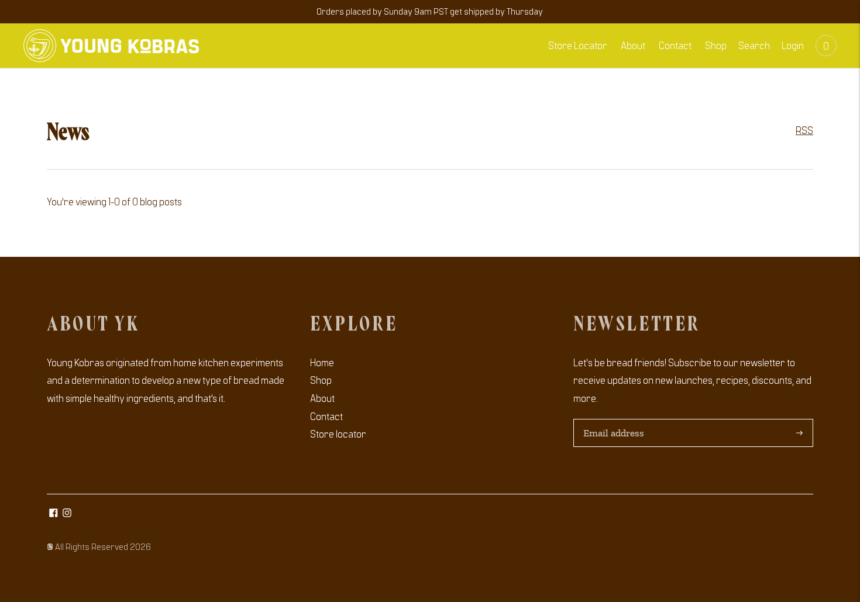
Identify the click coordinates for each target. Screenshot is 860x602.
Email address (612, 420)
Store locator (338, 433)
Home (322, 362)
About (633, 45)
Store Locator (577, 45)
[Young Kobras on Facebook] (53, 513)
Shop (716, 45)
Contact (675, 45)
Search (754, 45)
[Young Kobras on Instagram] (67, 513)
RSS (804, 130)
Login (793, 45)
